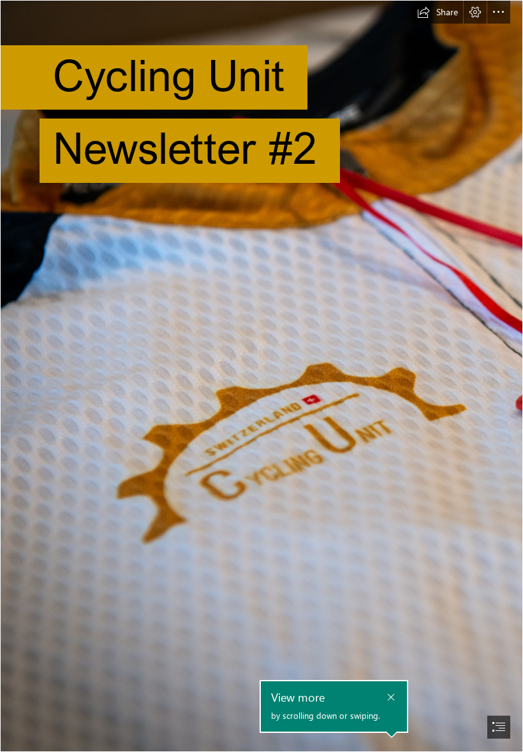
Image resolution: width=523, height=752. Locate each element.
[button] (437, 12)
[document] (261, 376)
